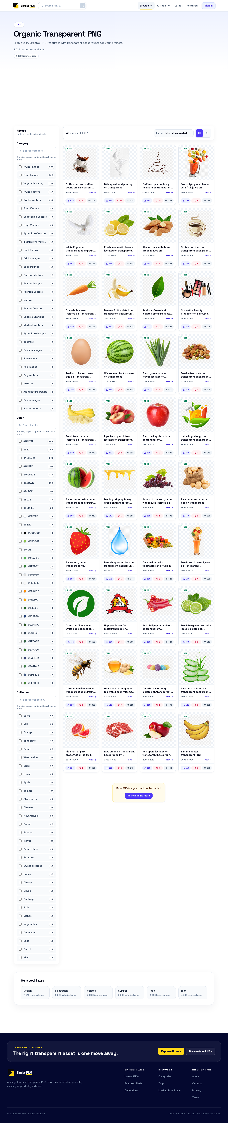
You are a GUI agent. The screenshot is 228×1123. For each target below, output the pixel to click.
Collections (131, 1090)
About (195, 1076)
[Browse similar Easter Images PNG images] (170, 654)
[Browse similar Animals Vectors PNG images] (93, 654)
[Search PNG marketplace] (82, 5)
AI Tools (162, 5)
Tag (19, 24)
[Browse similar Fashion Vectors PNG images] (208, 276)
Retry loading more (139, 795)
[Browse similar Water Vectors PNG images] (132, 528)
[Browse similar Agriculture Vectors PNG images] (170, 276)
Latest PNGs (132, 1076)
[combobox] (61, 5)
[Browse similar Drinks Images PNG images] (132, 654)
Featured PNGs (133, 1083)
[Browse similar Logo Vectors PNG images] (93, 591)
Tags (161, 1083)
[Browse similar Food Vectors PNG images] (93, 339)
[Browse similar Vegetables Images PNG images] (132, 213)
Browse (144, 5)
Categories (165, 1076)
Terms (196, 1097)
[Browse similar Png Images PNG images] (208, 591)
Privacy (196, 1090)
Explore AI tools (171, 1051)
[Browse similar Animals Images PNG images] (93, 213)
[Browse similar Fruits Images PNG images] (208, 150)
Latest (178, 5)
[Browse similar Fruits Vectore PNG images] (93, 528)
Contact (197, 1083)
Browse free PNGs (200, 1051)
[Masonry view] (206, 133)
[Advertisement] (114, 94)
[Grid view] (199, 133)
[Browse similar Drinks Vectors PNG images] (93, 150)
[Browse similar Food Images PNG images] (170, 213)
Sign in (208, 5)
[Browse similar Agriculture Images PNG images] (208, 654)
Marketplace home (169, 1090)
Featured (192, 5)
